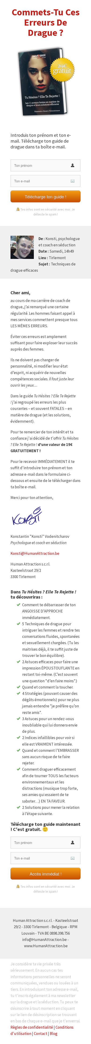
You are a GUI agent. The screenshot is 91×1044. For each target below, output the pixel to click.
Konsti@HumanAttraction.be (34, 553)
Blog (53, 1033)
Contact (40, 1033)
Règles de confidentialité (31, 1027)
